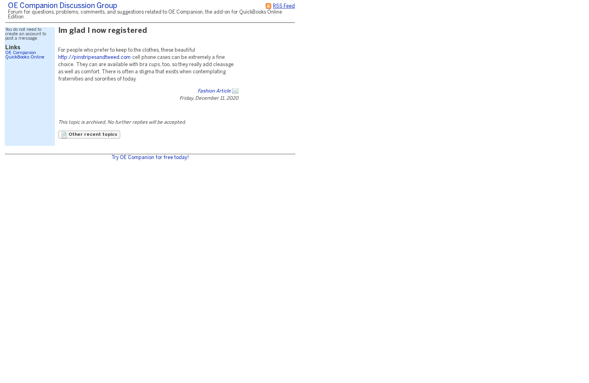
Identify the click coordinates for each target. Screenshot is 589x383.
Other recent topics (92, 135)
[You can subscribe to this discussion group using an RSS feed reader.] (268, 6)
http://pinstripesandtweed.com (94, 57)
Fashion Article (214, 91)
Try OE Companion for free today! (150, 157)
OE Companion (20, 53)
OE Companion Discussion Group (62, 6)
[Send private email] (235, 91)
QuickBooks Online (24, 57)
